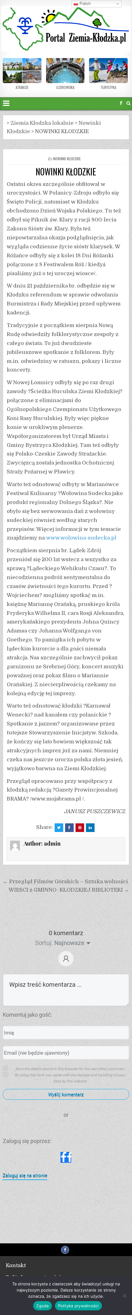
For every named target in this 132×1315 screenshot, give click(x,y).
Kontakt (16, 1265)
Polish (84, 3)
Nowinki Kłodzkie (67, 158)
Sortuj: (44, 943)
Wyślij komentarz (65, 1094)
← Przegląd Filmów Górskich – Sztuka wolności (65, 881)
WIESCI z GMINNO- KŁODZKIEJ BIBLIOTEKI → (69, 890)
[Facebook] (121, 103)
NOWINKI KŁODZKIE (66, 171)
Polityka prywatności (78, 1305)
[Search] (128, 103)
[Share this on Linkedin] (90, 827)
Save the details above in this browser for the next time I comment (69, 1069)
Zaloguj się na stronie (25, 1175)
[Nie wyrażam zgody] (124, 1295)
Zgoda (42, 1305)
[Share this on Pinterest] (80, 827)
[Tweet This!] (59, 827)
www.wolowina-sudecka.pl (81, 538)
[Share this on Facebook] (69, 827)
